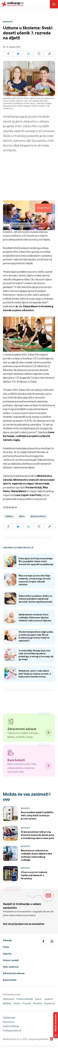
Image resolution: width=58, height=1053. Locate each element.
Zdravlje (7, 940)
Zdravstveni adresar (14, 973)
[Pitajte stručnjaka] (55, 1025)
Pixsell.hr (37, 1003)
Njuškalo (7, 1003)
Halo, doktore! (11, 967)
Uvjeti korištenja (11, 1026)
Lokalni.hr (48, 999)
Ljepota (7, 953)
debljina (9, 516)
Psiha (6, 947)
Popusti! (27, 1003)
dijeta (22, 516)
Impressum (8, 1022)
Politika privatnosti (12, 1030)
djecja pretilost (38, 516)
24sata (17, 1003)
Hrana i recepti (11, 960)
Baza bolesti (9, 980)
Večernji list (8, 999)
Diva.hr (38, 999)
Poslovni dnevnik (25, 999)
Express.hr (49, 1003)
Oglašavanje (9, 1017)
